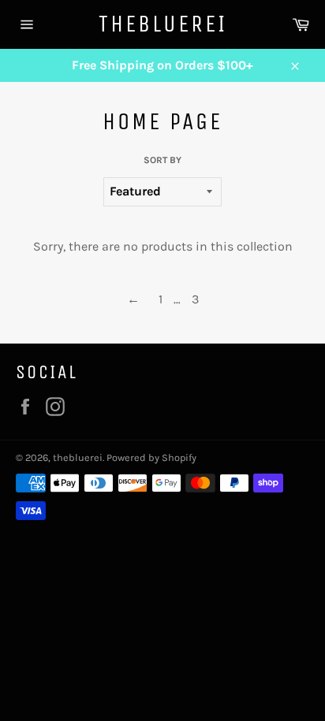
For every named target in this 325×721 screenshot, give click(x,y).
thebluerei (163, 23)
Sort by (162, 159)
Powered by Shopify (151, 457)
